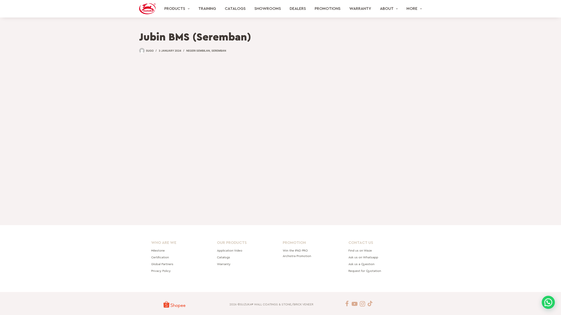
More (412, 8)
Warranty (360, 8)
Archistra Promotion (297, 256)
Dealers (298, 8)
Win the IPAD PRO (295, 250)
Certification (160, 257)
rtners (162, 264)
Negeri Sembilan (198, 50)
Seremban (218, 50)
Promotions (328, 8)
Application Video (229, 250)
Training (207, 8)
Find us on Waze (360, 250)
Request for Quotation (364, 271)
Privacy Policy (161, 271)
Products (174, 8)
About (387, 8)
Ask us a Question (361, 264)
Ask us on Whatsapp (363, 257)
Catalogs (235, 8)
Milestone (158, 250)
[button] (548, 302)
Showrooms (267, 8)
